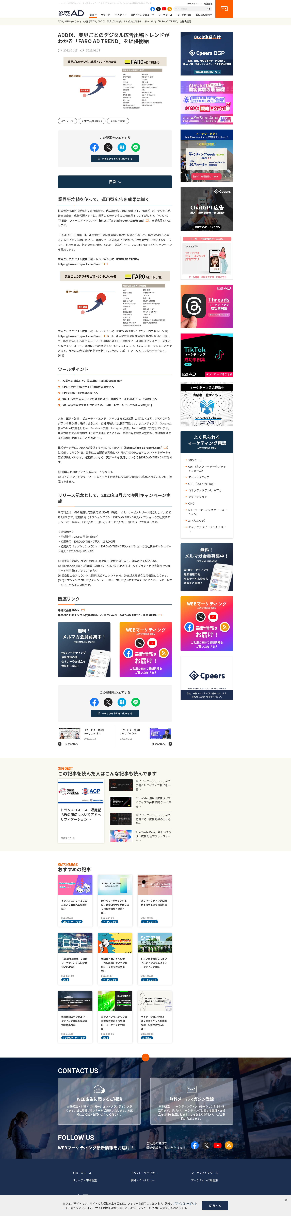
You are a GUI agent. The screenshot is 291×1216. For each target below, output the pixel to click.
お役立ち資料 (203, 14)
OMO (191, 503)
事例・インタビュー (141, 14)
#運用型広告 (118, 121)
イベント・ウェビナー (144, 1173)
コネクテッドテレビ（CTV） (205, 490)
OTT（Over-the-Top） (202, 484)
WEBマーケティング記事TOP (80, 21)
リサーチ (105, 14)
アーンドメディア (198, 477)
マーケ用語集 (184, 14)
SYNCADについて (194, 4)
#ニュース (67, 121)
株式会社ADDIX (70, 610)
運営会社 (208, 4)
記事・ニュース (82, 1173)
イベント (119, 14)
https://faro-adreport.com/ (143, 447)
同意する (215, 1205)
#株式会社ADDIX (92, 121)
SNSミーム (195, 460)
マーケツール (165, 14)
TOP (60, 21)
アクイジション (197, 497)
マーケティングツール (204, 1173)
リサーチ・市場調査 (85, 1180)
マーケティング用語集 (204, 1180)
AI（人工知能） (197, 520)
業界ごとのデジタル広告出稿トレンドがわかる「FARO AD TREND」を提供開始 (109, 615)
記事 (92, 14)
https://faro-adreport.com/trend (121, 220)
